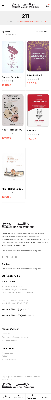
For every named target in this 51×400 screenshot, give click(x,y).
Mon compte (19, 398)
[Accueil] (6, 396)
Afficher (9, 34)
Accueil (8, 21)
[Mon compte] (19, 396)
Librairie (44, 398)
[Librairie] (44, 396)
